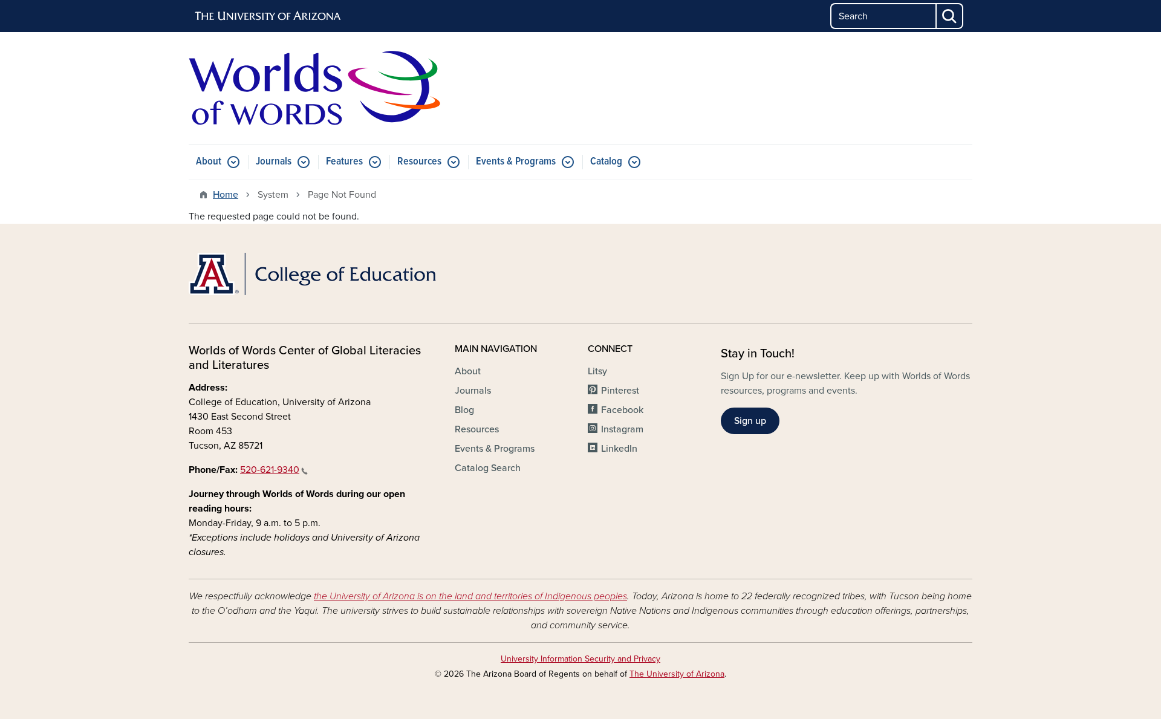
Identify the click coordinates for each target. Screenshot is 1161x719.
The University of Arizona (676, 674)
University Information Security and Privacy (580, 659)
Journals (273, 162)
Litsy (597, 371)
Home (225, 195)
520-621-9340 (269, 470)
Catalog (606, 162)
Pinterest (620, 391)
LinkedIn (619, 449)
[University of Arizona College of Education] (314, 274)
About (208, 162)
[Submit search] (950, 16)
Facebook (622, 410)
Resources (419, 162)
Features (344, 162)
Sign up (750, 421)
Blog (464, 410)
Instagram (622, 429)
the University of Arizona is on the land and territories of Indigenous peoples (470, 596)
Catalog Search (488, 468)
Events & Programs (516, 162)
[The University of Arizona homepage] (268, 16)
